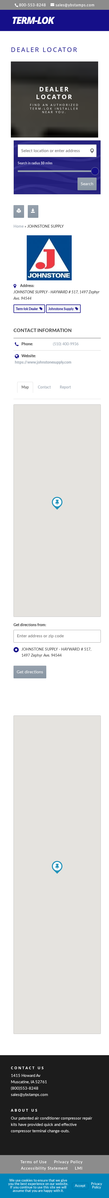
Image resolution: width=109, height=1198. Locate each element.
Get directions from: (29, 625)
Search (87, 184)
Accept (80, 1186)
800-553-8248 (32, 5)
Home (18, 226)
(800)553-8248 (24, 1088)
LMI (79, 1168)
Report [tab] (65, 387)
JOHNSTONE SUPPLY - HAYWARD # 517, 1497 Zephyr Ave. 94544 (56, 653)
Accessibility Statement (44, 1168)
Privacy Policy (68, 1162)
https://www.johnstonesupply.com (43, 362)
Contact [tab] (44, 387)
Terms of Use (33, 1162)
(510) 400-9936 (66, 344)
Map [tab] (25, 387)
